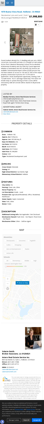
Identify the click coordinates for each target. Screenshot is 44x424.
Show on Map (23, 283)
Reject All (26, 420)
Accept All (36, 420)
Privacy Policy (19, 409)
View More (6, 114)
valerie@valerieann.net (10, 112)
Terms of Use (31, 409)
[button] (2, 422)
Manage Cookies (14, 420)
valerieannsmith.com (9, 372)
